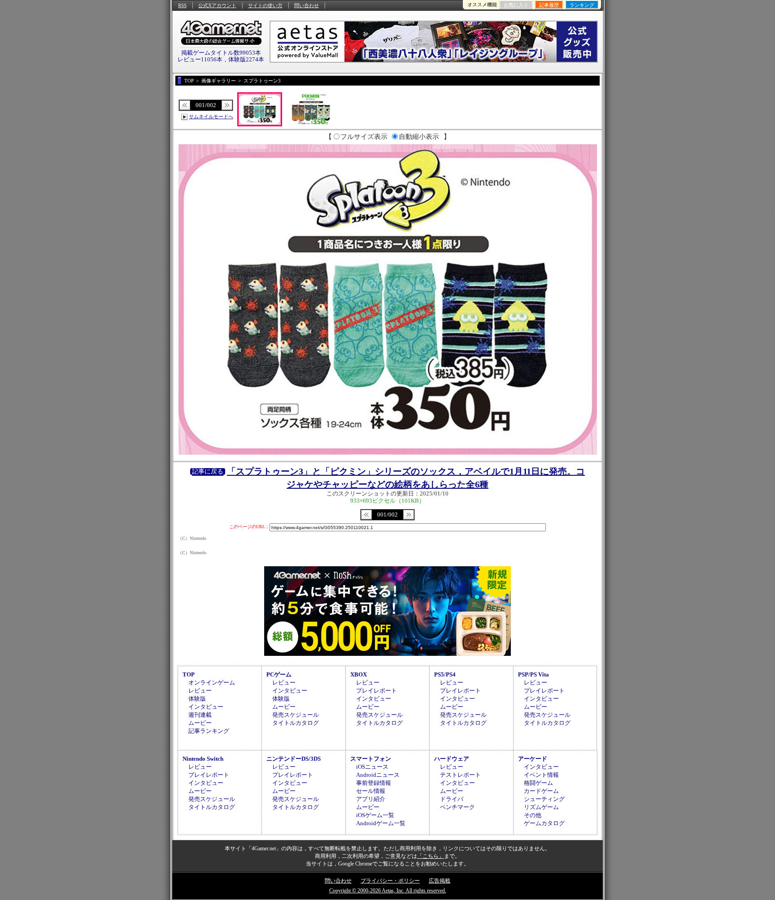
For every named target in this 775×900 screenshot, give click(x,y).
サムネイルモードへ (211, 116)
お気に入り (516, 5)
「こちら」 (430, 856)
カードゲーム (541, 791)
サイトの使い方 (265, 5)
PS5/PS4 (445, 674)
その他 (532, 815)
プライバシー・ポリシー (390, 881)
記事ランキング (208, 731)
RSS (182, 5)
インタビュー (205, 706)
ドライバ (451, 799)
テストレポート (460, 774)
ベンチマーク (457, 807)
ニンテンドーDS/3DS (293, 758)
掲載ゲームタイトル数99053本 (221, 52)
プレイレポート (376, 690)
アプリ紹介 (370, 799)
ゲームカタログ (544, 823)
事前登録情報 (373, 782)
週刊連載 (200, 714)
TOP (189, 674)
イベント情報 (541, 774)
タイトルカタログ (295, 722)
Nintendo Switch (203, 758)
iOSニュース (372, 766)
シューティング (544, 799)
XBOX (358, 674)
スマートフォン (370, 758)
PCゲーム (279, 674)
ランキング (582, 5)
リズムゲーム (541, 807)
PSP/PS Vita (533, 674)
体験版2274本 (246, 59)
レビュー (200, 690)
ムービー (200, 722)
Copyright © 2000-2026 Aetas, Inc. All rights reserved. (387, 890)
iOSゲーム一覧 (375, 815)
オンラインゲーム (211, 682)
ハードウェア (451, 758)
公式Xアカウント (217, 5)
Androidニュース (378, 774)
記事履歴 (549, 5)
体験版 (197, 698)
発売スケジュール (295, 714)
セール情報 (370, 791)
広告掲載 (439, 881)
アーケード (532, 758)
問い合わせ (306, 5)
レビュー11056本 (200, 59)
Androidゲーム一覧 (380, 823)
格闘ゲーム (538, 782)
